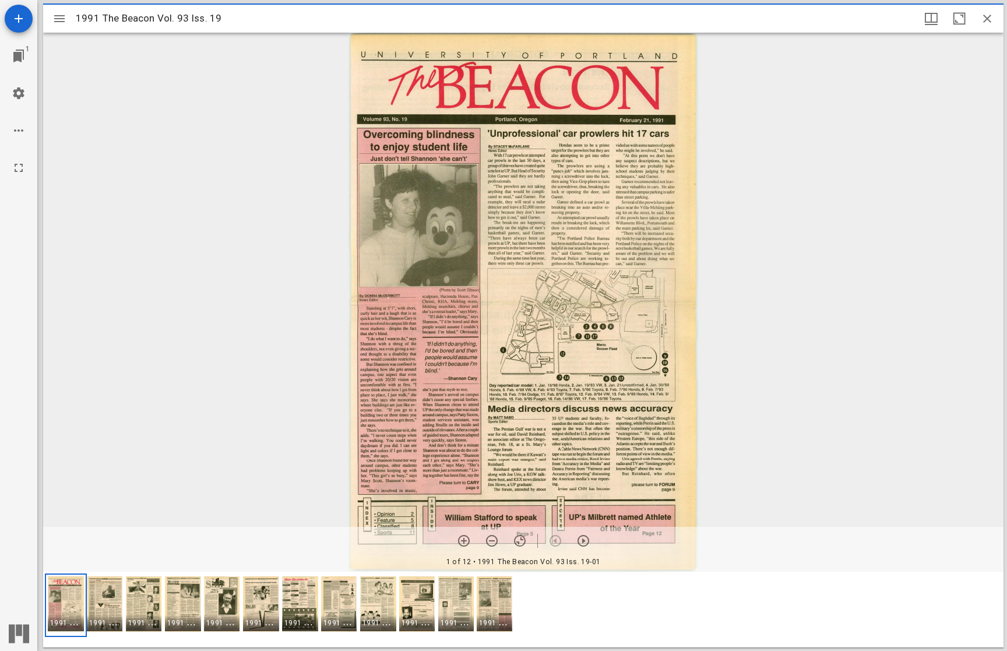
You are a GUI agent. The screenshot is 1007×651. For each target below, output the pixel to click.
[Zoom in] (464, 541)
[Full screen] (19, 168)
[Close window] (987, 19)
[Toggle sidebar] (59, 19)
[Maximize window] (959, 19)
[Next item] (583, 541)
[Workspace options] (19, 131)
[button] (66, 605)
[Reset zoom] (520, 541)
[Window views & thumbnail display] (931, 19)
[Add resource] (19, 19)
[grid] (523, 610)
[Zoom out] (492, 541)
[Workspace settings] (19, 93)
